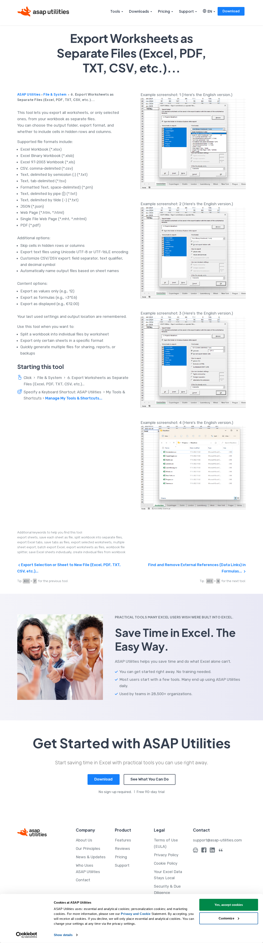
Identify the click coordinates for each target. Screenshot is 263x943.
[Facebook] (203, 851)
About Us (84, 840)
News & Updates (91, 857)
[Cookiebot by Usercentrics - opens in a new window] (27, 935)
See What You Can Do (149, 779)
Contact (83, 880)
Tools (115, 11)
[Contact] (195, 851)
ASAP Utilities (29, 94)
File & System (55, 94)
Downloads (139, 11)
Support (186, 11)
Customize (226, 918)
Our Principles (88, 848)
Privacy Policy (166, 855)
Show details (63, 935)
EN (209, 11)
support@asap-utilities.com (217, 840)
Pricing (164, 11)
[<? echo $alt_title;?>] (193, 143)
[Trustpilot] (220, 851)
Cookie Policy (165, 863)
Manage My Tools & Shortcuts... (73, 398)
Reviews (122, 848)
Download (231, 11)
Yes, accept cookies (229, 904)
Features (123, 840)
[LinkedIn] (212, 851)
